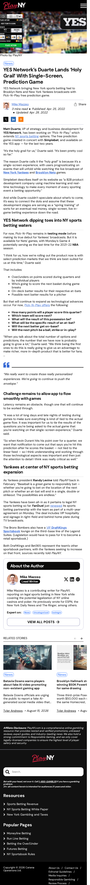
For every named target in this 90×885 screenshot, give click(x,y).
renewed (56, 506)
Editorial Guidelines (60, 871)
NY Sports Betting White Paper (27, 809)
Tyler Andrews (13, 711)
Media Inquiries (58, 875)
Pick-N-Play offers (37, 305)
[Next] (81, 638)
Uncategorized (41, 612)
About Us (54, 868)
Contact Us (71, 868)
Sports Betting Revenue (22, 804)
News (8, 63)
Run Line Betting (17, 838)
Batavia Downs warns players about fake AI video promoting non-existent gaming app (24, 684)
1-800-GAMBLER (47, 781)
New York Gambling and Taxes (27, 814)
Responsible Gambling (62, 879)
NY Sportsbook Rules (21, 854)
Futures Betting (17, 849)
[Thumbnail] (27, 657)
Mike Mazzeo (20, 104)
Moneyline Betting (19, 833)
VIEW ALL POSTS (41, 622)
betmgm (56, 612)
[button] (83, 6)
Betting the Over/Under (22, 843)
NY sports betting (27, 136)
